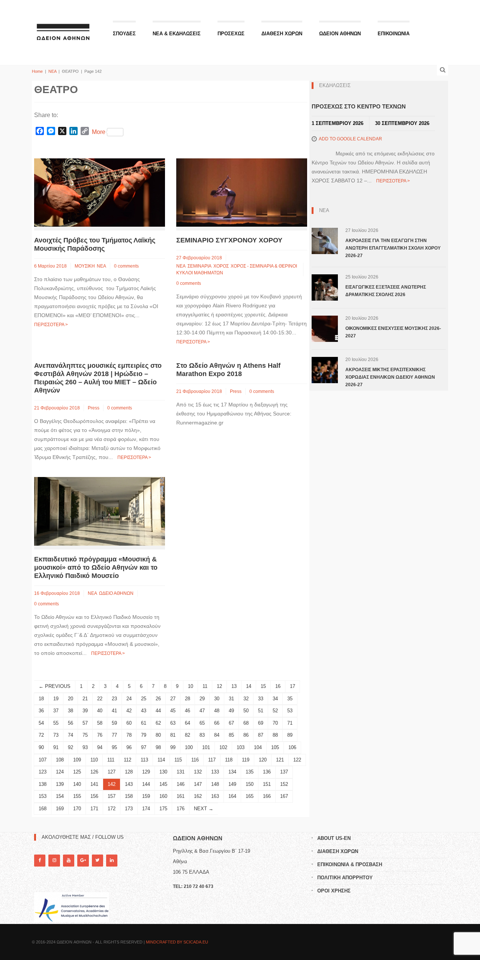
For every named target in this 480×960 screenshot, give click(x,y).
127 (112, 772)
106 (292, 747)
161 (180, 796)
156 (94, 796)
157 (112, 796)
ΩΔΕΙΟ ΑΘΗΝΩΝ (116, 593)
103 (240, 747)
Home (37, 71)
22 (99, 698)
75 (85, 735)
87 (260, 735)
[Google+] (82, 860)
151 (267, 784)
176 (180, 808)
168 (42, 808)
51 (260, 710)
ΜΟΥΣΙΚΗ (85, 266)
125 (77, 772)
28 (187, 698)
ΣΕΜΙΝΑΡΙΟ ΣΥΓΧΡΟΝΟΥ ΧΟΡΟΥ (229, 240)
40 (99, 710)
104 (258, 747)
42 (129, 710)
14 (248, 686)
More (98, 132)
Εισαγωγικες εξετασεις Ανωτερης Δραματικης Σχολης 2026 (385, 290)
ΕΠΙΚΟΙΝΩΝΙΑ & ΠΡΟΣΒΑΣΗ (349, 864)
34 (275, 698)
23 (114, 698)
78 (129, 735)
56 (70, 723)
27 (173, 698)
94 (99, 747)
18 (41, 698)
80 (158, 735)
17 (292, 686)
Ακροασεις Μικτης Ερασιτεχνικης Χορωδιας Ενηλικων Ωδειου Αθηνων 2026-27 (390, 377)
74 (70, 735)
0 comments (126, 266)
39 (85, 710)
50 (246, 710)
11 (204, 686)
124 (60, 772)
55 (55, 723)
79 (143, 735)
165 (250, 796)
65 (202, 723)
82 (187, 735)
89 (289, 735)
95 (114, 747)
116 (195, 760)
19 (55, 698)
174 (146, 808)
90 (41, 747)
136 (267, 772)
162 (198, 796)
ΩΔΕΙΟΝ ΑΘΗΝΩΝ (340, 33)
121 (280, 760)
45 (173, 710)
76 (99, 735)
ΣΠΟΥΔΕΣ (124, 33)
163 (215, 796)
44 (158, 710)
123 (42, 772)
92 (70, 747)
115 (178, 760)
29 (202, 698)
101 (206, 747)
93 (85, 747)
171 (94, 808)
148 (215, 784)
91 (55, 747)
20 (70, 698)
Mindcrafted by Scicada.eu (177, 942)
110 (94, 760)
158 (129, 796)
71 (289, 723)
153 (42, 796)
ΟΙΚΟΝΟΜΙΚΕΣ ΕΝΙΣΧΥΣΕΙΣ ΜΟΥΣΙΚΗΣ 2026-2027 (393, 332)
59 (114, 723)
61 (143, 723)
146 (180, 784)
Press (93, 408)
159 (146, 796)
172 (112, 808)
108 (60, 760)
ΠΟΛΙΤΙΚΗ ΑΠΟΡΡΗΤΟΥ (345, 877)
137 (284, 772)
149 (232, 784)
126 (94, 772)
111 (110, 760)
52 (275, 710)
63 (173, 723)
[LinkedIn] (111, 860)
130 (163, 772)
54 (41, 723)
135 (250, 772)
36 (41, 710)
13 (234, 686)
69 (260, 723)
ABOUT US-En (334, 838)
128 (129, 772)
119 (245, 760)
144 (146, 784)
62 (158, 723)
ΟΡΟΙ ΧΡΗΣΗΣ (334, 891)
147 (198, 784)
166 (267, 796)
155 (77, 796)
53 (289, 710)
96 (129, 747)
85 (231, 735)
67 (231, 723)
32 (246, 698)
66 (216, 723)
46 (187, 710)
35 (289, 698)
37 (55, 710)
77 (114, 735)
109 (77, 760)
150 (250, 784)
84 (216, 735)
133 (215, 772)
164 (232, 796)
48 (216, 710)
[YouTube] (68, 860)
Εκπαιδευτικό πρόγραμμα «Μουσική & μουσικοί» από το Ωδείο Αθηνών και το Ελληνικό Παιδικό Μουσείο (96, 567)
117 (212, 760)
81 (173, 735)
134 (232, 772)
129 (146, 772)
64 (187, 723)
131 (180, 772)
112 (127, 760)
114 (161, 760)
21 (85, 698)
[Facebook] (39, 860)
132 (198, 772)
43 (143, 710)
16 (277, 686)
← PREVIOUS (54, 686)
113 (144, 760)
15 (263, 686)
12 (219, 686)
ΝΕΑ (52, 71)
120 (263, 760)
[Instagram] (54, 860)
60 (129, 723)
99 (173, 747)
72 (41, 735)
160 (163, 796)
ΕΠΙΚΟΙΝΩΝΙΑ (394, 33)
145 (163, 784)
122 (297, 760)
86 (246, 735)
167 (284, 796)
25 (143, 698)
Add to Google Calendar (350, 138)
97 (143, 747)
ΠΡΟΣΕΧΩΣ (231, 33)
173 (129, 808)
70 (275, 723)
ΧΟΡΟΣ (221, 266)
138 (42, 784)
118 (228, 760)
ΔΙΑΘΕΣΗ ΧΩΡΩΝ (281, 33)
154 (60, 796)
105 (275, 747)
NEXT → (203, 808)
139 (60, 784)
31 (231, 698)
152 (284, 784)
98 (158, 747)
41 (114, 710)
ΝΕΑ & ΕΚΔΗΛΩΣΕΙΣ (177, 33)
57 (85, 723)
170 (77, 808)
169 (60, 808)
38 (70, 710)
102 (223, 747)
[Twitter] (97, 860)
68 (246, 723)
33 (260, 698)
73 (55, 735)
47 (202, 710)
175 (163, 808)
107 (42, 760)
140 (77, 784)
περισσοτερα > (51, 324)
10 (190, 686)
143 (129, 784)
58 (99, 723)
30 (216, 698)
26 (158, 698)
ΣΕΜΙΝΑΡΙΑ (200, 266)
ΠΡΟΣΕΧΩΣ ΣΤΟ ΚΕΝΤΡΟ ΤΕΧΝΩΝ (359, 106)
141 (94, 784)
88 (275, 735)
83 (202, 735)
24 (129, 698)
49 (231, 710)
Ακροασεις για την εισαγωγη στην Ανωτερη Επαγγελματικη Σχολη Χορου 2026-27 (393, 248)
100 (189, 747)
